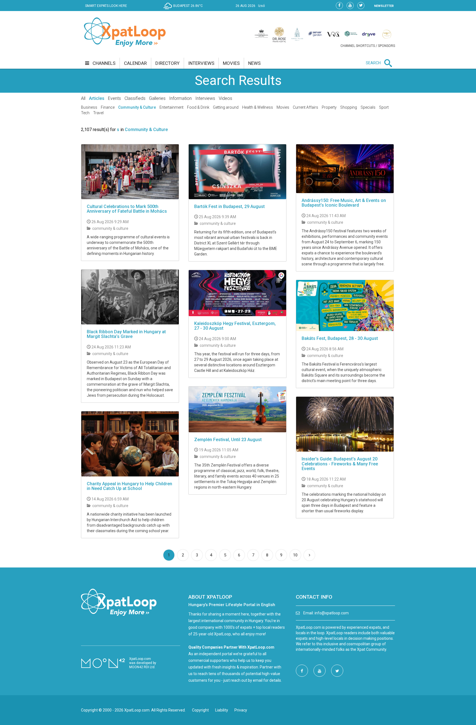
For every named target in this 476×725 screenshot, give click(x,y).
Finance (108, 107)
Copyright (200, 710)
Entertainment (171, 107)
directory (167, 63)
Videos (225, 98)
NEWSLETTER (384, 6)
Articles (96, 98)
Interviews (205, 98)
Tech (85, 113)
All (83, 98)
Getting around (226, 107)
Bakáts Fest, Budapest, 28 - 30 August (340, 338)
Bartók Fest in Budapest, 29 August (229, 206)
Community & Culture (137, 107)
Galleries (157, 98)
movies (231, 63)
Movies (283, 107)
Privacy (240, 710)
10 (295, 555)
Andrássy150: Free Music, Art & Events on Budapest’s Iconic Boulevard (344, 203)
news (254, 63)
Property (329, 107)
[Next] (309, 555)
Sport (384, 107)
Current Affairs (305, 107)
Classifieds (135, 98)
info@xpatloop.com (332, 613)
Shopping (348, 107)
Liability (221, 710)
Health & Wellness (257, 107)
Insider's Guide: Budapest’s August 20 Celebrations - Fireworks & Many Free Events (340, 463)
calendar (135, 63)
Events (114, 98)
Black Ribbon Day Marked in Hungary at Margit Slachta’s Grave (126, 334)
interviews (201, 63)
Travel (98, 113)
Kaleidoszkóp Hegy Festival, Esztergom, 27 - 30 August (235, 326)
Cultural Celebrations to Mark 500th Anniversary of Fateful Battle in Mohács (127, 209)
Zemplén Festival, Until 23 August (228, 439)
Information (180, 98)
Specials (368, 107)
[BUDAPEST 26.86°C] (184, 10)
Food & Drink (198, 107)
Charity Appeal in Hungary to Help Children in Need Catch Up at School (129, 486)
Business (89, 107)
